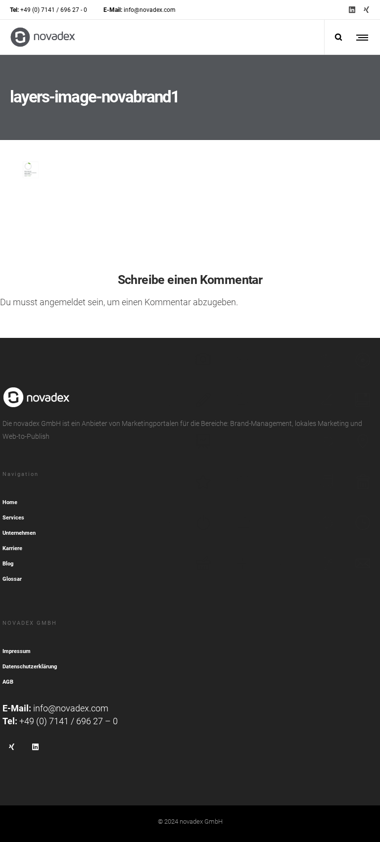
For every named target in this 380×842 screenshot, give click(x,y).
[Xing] (366, 9)
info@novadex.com (70, 708)
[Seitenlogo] (43, 37)
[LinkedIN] (352, 9)
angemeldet (63, 302)
